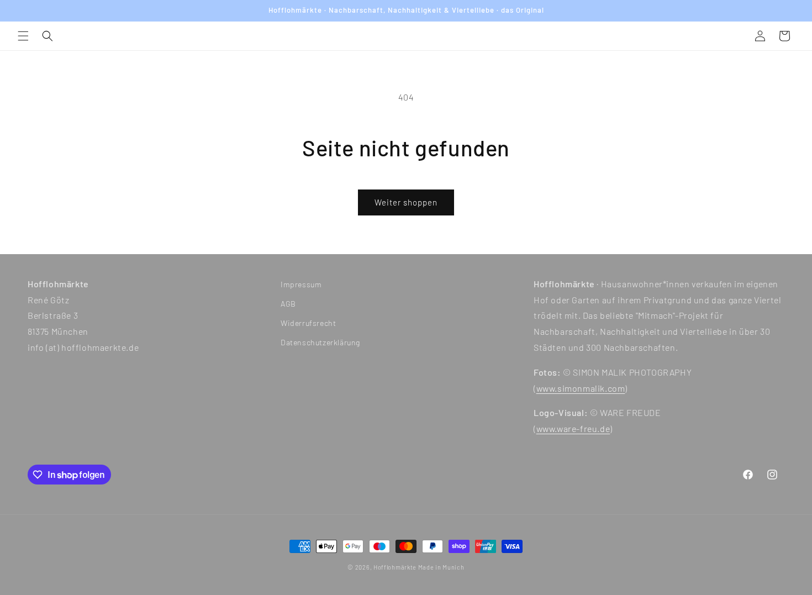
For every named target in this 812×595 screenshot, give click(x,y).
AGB (288, 303)
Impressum (301, 284)
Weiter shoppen (406, 202)
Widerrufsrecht (308, 323)
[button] (23, 36)
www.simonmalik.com (580, 388)
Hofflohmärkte (394, 567)
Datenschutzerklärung (320, 342)
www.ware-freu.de (573, 429)
